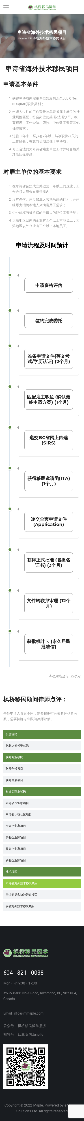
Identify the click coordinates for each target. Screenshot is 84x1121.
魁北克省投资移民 (17, 745)
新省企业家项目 (16, 860)
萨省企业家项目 (16, 837)
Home (22, 38)
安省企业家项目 (16, 826)
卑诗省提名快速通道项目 (22, 894)
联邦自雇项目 (14, 780)
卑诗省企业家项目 (17, 803)
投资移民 (11, 734)
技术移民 (11, 871)
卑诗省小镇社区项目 (19, 814)
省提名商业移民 (16, 791)
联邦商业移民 (14, 757)
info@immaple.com (28, 1013)
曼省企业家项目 (16, 848)
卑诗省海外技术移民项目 (22, 883)
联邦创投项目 (14, 768)
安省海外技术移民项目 (20, 906)
